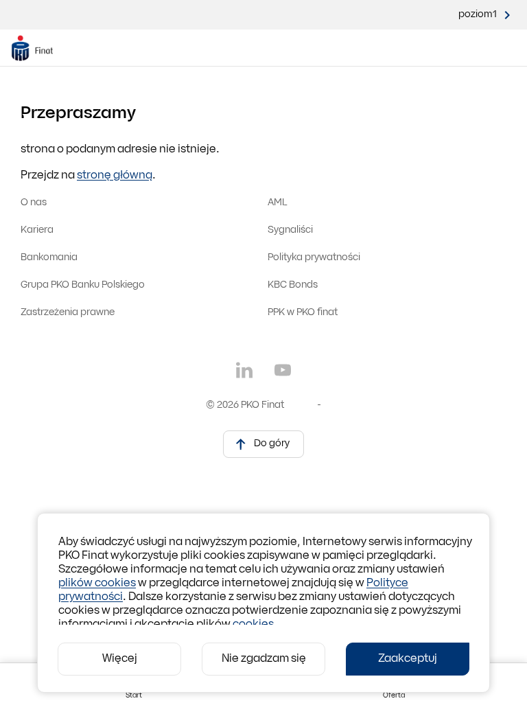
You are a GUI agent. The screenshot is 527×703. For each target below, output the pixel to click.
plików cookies (97, 583)
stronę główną (114, 176)
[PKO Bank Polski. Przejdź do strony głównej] (40, 48)
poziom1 (477, 14)
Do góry (272, 443)
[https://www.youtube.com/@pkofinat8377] (282, 370)
